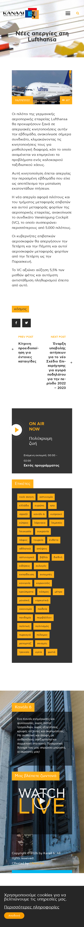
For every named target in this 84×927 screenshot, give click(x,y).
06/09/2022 (22, 100)
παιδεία (42, 609)
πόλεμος (42, 635)
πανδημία (25, 617)
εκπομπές (46, 574)
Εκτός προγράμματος (41, 465)
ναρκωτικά (41, 600)
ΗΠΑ (52, 505)
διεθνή (58, 557)
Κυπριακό (56, 514)
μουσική (24, 600)
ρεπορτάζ (25, 643)
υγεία (38, 652)
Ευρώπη (39, 505)
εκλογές (41, 566)
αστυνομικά (26, 557)
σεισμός (42, 643)
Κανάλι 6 (39, 514)
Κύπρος (23, 522)
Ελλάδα (24, 505)
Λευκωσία (25, 531)
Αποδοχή (14, 915)
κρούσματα (26, 591)
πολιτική (24, 626)
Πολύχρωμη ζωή (40, 441)
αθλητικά (25, 548)
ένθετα (53, 540)
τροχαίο (24, 652)
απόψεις (42, 548)
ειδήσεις (24, 566)
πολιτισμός (42, 626)
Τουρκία (38, 540)
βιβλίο (44, 557)
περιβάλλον (44, 617)
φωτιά (51, 652)
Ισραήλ (23, 514)
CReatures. (37, 863)
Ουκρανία (43, 531)
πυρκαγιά (25, 635)
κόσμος (20, 309)
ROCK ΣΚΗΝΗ (26, 497)
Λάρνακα (39, 522)
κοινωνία (24, 583)
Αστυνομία (46, 497)
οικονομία (25, 609)
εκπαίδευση (26, 574)
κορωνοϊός (43, 583)
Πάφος (23, 540)
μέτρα (58, 591)
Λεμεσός (56, 522)
